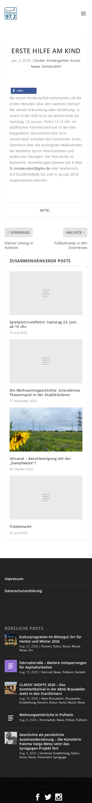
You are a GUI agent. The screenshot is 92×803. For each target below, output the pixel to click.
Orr (30, 650)
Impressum (14, 578)
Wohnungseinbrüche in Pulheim (46, 714)
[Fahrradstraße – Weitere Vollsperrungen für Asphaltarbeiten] (11, 666)
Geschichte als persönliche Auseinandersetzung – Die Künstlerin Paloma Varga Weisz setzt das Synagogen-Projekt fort (50, 741)
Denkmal (45, 753)
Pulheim (68, 672)
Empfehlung (27, 702)
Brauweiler (73, 698)
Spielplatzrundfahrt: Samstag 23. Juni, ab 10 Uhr (44, 324)
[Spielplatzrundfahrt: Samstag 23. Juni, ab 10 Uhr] (46, 293)
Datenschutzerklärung (23, 590)
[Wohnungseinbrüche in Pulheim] (11, 718)
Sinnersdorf (51, 66)
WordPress (46, 789)
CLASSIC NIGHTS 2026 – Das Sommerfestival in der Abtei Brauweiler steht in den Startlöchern (52, 689)
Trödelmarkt (21, 526)
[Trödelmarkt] (46, 497)
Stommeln (45, 757)
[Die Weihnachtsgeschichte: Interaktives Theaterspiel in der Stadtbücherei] (46, 361)
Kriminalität (47, 720)
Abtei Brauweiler (52, 698)
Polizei (70, 720)
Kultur (57, 646)
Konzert (46, 646)
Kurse (75, 60)
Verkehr (80, 672)
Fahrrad (46, 672)
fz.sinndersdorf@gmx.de (30, 168)
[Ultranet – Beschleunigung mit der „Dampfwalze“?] (46, 429)
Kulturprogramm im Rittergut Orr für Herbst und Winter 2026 (50, 639)
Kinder (39, 60)
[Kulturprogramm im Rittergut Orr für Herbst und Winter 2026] (11, 640)
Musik (76, 646)
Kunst (66, 646)
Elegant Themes (43, 784)
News (35, 66)
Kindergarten (58, 60)
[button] (24, 91)
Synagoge (59, 757)
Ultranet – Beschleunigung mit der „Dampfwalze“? (40, 460)
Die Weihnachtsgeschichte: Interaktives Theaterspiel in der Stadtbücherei (45, 392)
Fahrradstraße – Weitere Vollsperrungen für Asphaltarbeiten (53, 664)
